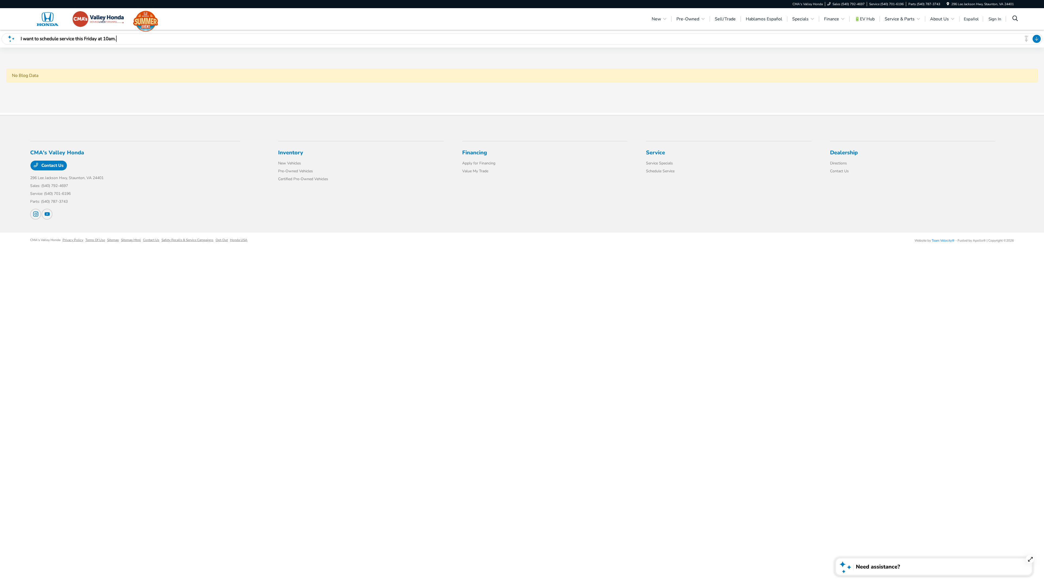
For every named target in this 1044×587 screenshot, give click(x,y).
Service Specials (659, 163)
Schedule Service (660, 171)
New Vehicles (289, 163)
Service (655, 152)
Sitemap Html (131, 240)
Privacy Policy (73, 240)
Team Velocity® (943, 240)
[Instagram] (35, 214)
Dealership (844, 152)
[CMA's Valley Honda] (77, 19)
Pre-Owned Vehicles (295, 171)
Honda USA (238, 240)
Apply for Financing (478, 163)
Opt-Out (222, 240)
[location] (948, 4)
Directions (838, 163)
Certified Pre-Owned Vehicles (303, 179)
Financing (474, 152)
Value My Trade (475, 171)
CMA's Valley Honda (45, 240)
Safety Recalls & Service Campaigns (187, 240)
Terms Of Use (95, 240)
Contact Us (52, 165)
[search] (1015, 19)
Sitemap (113, 240)
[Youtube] (47, 214)
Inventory (290, 152)
